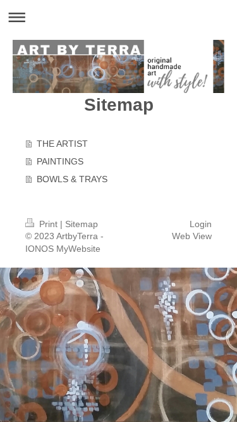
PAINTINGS (60, 161)
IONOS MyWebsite (62, 249)
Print (48, 224)
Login (201, 224)
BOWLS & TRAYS (72, 179)
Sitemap (81, 224)
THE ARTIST (62, 144)
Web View (192, 236)
